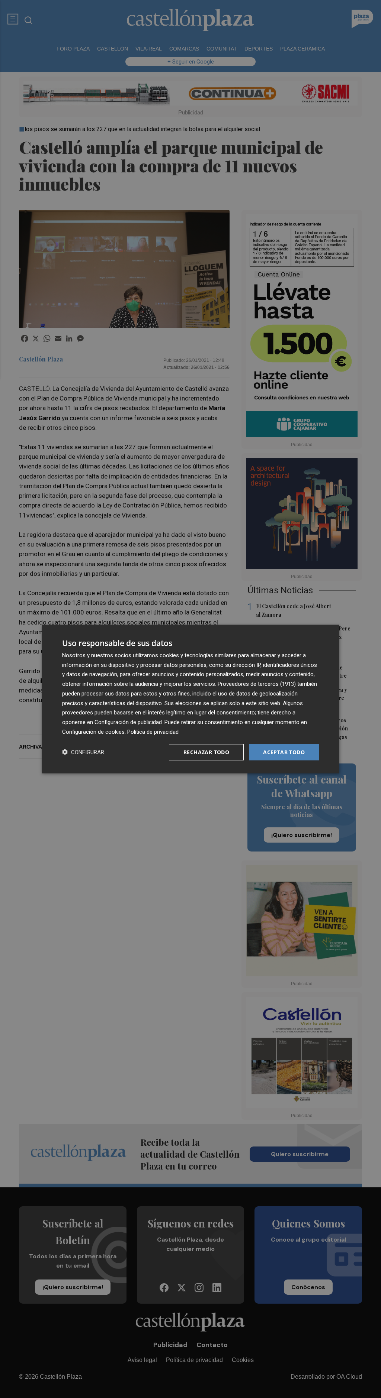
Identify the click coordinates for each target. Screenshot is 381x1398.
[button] (83, 752)
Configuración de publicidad (128, 722)
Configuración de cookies (93, 731)
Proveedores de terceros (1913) (257, 684)
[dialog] (190, 699)
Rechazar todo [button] (206, 751)
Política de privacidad (153, 731)
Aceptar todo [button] (284, 751)
